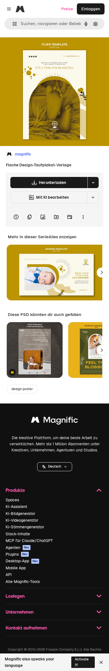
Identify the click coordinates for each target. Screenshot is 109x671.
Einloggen (90, 8)
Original (36, 47)
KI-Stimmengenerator (25, 526)
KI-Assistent (16, 506)
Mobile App (16, 567)
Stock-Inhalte (18, 533)
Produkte (15, 490)
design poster (22, 389)
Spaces (12, 499)
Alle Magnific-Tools (23, 581)
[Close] (101, 662)
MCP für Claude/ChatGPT (29, 540)
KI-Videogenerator (22, 520)
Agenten (17, 547)
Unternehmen (20, 612)
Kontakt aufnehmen (26, 628)
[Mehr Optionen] (83, 216)
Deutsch (54, 466)
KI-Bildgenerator (20, 513)
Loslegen (15, 596)
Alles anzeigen (62, 236)
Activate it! (82, 662)
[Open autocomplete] (12, 24)
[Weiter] (102, 272)
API (9, 574)
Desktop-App (22, 560)
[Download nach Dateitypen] (93, 182)
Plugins (17, 554)
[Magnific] (54, 421)
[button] (54, 466)
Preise (67, 8)
